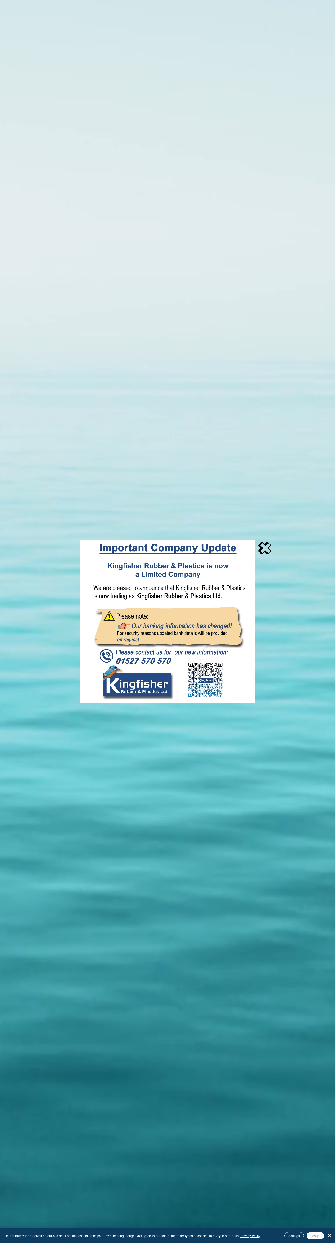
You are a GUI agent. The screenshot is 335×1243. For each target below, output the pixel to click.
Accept (315, 1235)
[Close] (329, 1235)
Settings (294, 1235)
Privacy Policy (250, 1235)
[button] (264, 548)
